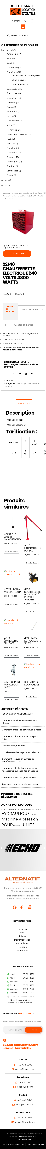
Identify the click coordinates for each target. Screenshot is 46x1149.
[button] (23, 26)
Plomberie (12, 152)
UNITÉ (29, 825)
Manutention (13, 120)
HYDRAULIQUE (15, 813)
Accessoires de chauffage (24, 75)
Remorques (12, 161)
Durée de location (10, 308)
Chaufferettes (18, 84)
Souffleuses (12, 171)
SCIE (20, 825)
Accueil (6, 193)
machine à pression (19, 819)
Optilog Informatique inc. (27, 1137)
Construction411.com (23, 1140)
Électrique (12, 93)
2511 (2, 809)
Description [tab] (24, 403)
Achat (4, 180)
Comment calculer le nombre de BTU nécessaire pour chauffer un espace (20, 769)
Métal (9, 125)
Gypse (10, 107)
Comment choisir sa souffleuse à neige (21, 729)
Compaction (13, 89)
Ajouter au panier (23, 325)
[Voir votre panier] (32, 21)
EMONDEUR (29, 809)
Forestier (11, 102)
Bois (9, 63)
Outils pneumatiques (17, 134)
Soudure (11, 166)
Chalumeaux (18, 80)
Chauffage (12, 72)
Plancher (11, 148)
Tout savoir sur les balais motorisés (20, 784)
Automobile (12, 54)
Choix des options (11, 552)
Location (5, 50)
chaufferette (21, 809)
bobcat (6, 809)
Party (9, 139)
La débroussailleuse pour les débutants (22, 752)
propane (16, 825)
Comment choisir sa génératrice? (19, 777)
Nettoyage (12, 130)
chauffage (12, 809)
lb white (33, 814)
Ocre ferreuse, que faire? (14, 745)
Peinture (11, 143)
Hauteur (11, 111)
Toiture (10, 175)
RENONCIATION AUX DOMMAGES (17, 713)
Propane (5, 185)
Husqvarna (37, 809)
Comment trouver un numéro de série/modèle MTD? (18, 760)
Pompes (11, 157)
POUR (7, 825)
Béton (10, 58)
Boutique (16, 193)
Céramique (12, 67)
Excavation (12, 98)
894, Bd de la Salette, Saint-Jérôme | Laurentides (21, 1046)
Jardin (10, 116)
